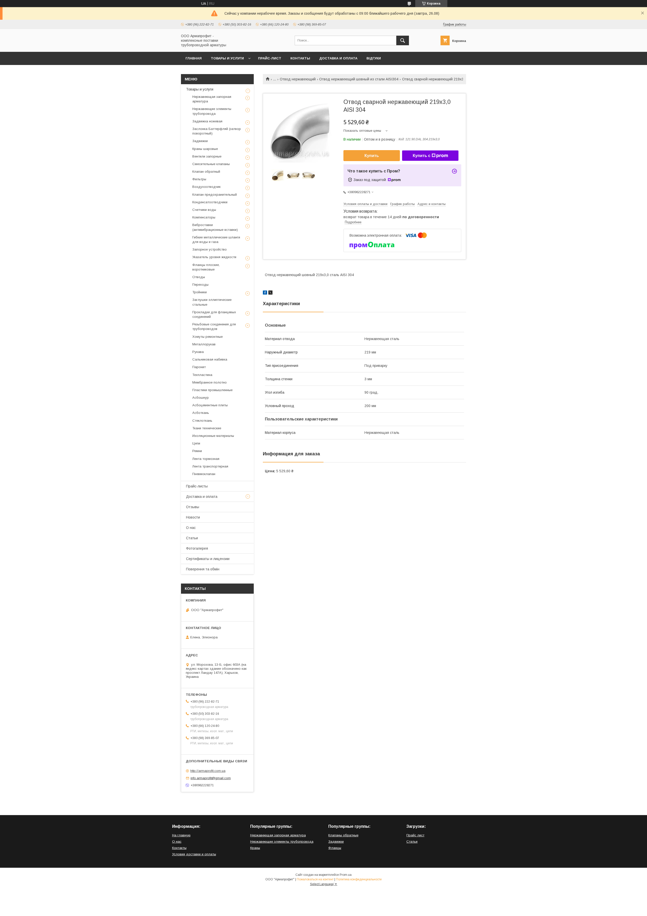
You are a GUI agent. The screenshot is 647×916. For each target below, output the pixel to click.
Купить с (421, 155)
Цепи (196, 443)
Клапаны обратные (343, 835)
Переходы (200, 284)
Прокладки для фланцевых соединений (214, 314)
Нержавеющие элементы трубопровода (211, 111)
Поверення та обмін (202, 569)
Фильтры (199, 179)
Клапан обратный (206, 171)
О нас (191, 528)
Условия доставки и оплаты (194, 854)
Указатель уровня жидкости (214, 257)
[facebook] (265, 293)
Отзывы (192, 507)
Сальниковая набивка (209, 359)
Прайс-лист (269, 58)
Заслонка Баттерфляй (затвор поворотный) (216, 131)
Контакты (300, 58)
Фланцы (334, 848)
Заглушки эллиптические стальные (212, 302)
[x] (270, 293)
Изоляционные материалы (213, 436)
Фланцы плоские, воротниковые (206, 267)
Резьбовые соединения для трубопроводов (214, 326)
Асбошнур (200, 397)
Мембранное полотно (209, 382)
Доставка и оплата (338, 58)
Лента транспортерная (210, 466)
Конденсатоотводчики (209, 202)
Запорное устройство (209, 249)
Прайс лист (415, 835)
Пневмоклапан (203, 474)
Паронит (199, 367)
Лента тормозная (205, 459)
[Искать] (402, 40)
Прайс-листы (197, 486)
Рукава (198, 352)
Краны (255, 848)
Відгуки (373, 58)
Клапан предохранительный (214, 194)
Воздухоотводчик (206, 187)
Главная (194, 58)
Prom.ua (346, 875)
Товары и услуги (227, 58)
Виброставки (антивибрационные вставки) (215, 227)
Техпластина (202, 375)
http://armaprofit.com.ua (207, 771)
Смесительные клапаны (211, 164)
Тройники (199, 292)
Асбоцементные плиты (210, 405)
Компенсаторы (203, 217)
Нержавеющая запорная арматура (211, 99)
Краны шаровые (205, 149)
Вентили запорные (206, 156)
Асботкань (200, 413)
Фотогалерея (197, 548)
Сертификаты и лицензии (207, 559)
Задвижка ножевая (207, 121)
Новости (193, 517)
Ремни (197, 451)
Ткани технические (206, 428)
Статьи (192, 538)
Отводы (198, 277)
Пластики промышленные (212, 390)
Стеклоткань (202, 420)
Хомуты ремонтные (207, 337)
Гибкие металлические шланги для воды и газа (216, 239)
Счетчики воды (204, 210)
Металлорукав (204, 344)
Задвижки (200, 141)
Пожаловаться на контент (315, 879)
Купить (371, 155)
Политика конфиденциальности (359, 879)
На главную (181, 835)
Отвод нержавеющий (298, 79)
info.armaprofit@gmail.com (211, 778)
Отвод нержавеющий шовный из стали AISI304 (358, 79)
